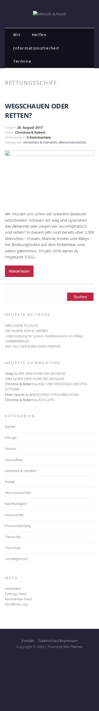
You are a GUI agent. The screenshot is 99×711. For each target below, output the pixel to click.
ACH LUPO (46, 400)
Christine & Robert (30, 132)
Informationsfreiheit (36, 48)
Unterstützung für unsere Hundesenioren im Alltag (43, 336)
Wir (17, 34)
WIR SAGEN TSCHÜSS (21, 325)
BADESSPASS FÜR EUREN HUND (54, 394)
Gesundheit (14, 460)
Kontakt (27, 640)
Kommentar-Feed (18, 599)
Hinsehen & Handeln (40, 142)
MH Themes (73, 646)
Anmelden (13, 588)
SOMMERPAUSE (17, 341)
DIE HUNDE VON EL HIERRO (26, 331)
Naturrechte (14, 515)
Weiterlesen (19, 271)
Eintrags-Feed (15, 594)
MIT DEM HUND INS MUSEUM (41, 373)
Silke (8, 378)
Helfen (39, 34)
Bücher (10, 426)
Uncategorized (16, 558)
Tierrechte (13, 537)
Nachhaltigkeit (16, 503)
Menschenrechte (72, 142)
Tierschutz (13, 548)
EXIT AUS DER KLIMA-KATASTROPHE (33, 346)
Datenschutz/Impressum (57, 640)
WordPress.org (16, 604)
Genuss (10, 448)
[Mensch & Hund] (49, 13)
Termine (22, 61)
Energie (11, 437)
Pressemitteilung (18, 526)
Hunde (10, 481)
